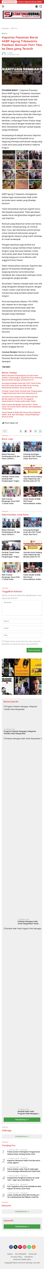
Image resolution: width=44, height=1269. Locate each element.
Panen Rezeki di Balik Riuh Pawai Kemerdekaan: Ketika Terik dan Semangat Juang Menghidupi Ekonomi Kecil (21, 414)
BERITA (4, 33)
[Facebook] (11, 1247)
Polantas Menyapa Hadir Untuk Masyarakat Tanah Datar (28, 922)
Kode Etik (33, 1254)
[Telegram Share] (35, 431)
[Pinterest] (20, 1247)
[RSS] (34, 1247)
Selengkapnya (21, 1119)
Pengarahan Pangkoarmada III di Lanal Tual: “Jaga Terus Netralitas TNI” (23, 1179)
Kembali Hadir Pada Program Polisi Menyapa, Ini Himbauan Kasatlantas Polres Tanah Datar (29, 1112)
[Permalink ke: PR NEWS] (4, 53)
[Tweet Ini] (26, 431)
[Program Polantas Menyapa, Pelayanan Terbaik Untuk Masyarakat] (22, 716)
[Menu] (3, 6)
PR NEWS (10, 53)
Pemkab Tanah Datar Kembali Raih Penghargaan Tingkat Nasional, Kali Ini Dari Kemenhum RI (22, 392)
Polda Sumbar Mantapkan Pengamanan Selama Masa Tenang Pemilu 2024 (23, 1153)
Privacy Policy (16, 1257)
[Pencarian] (40, 6)
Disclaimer (29, 1257)
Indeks (10, 1254)
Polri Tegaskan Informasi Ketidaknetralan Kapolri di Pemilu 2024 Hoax (24, 1187)
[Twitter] (15, 1247)
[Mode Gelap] (36, 6)
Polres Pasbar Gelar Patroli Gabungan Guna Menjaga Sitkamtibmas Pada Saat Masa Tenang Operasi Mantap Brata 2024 (24, 1170)
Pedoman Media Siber (22, 1259)
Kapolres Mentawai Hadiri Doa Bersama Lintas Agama (23, 1161)
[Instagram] (25, 1247)
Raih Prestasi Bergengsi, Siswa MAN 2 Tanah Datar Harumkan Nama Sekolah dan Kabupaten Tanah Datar (21, 406)
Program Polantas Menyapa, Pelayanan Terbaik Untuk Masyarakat (20, 732)
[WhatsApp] (29, 1247)
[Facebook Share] (21, 431)
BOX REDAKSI (20, 1254)
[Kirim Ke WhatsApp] (40, 431)
